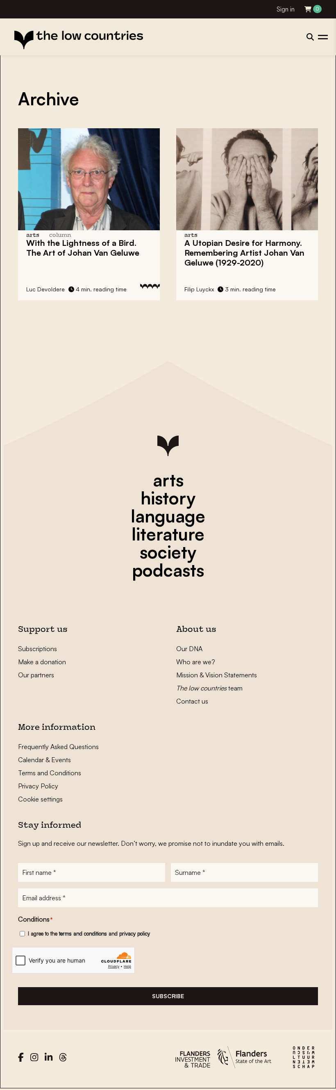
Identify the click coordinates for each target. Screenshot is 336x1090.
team (209, 688)
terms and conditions (83, 933)
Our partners (36, 675)
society (168, 552)
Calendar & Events (44, 760)
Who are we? (195, 662)
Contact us (192, 701)
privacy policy (134, 933)
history (168, 498)
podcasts (168, 570)
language (168, 516)
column (60, 235)
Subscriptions (37, 649)
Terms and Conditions (49, 773)
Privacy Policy (38, 786)
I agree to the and (89, 933)
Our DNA (189, 649)
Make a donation (42, 662)
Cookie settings (40, 799)
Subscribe (168, 995)
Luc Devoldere (45, 289)
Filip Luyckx (199, 289)
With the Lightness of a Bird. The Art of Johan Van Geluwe (82, 248)
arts (168, 479)
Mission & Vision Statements (216, 675)
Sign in (286, 9)
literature (168, 534)
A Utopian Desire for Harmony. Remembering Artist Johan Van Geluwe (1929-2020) (244, 253)
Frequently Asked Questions (58, 747)
